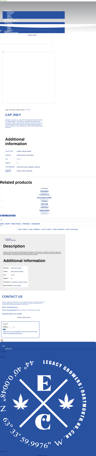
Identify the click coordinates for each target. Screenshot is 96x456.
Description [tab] (8, 238)
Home (6, 109)
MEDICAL (3, 356)
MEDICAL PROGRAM (10, 20)
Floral (19, 170)
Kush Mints (30, 155)
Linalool (37, 167)
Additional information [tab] (11, 240)
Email (4, 324)
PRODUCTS (7, 10)
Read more (44, 193)
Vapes (9, 15)
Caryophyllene (22, 167)
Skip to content (3, 0)
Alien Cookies (21, 155)
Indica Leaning (26, 151)
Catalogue (12, 109)
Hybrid (19, 151)
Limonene (31, 167)
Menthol (29, 170)
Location (5, 326)
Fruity (24, 170)
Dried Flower (10, 12)
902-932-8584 (11, 310)
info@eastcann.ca (12, 307)
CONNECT (3, 351)
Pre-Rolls (9, 13)
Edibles (9, 16)
